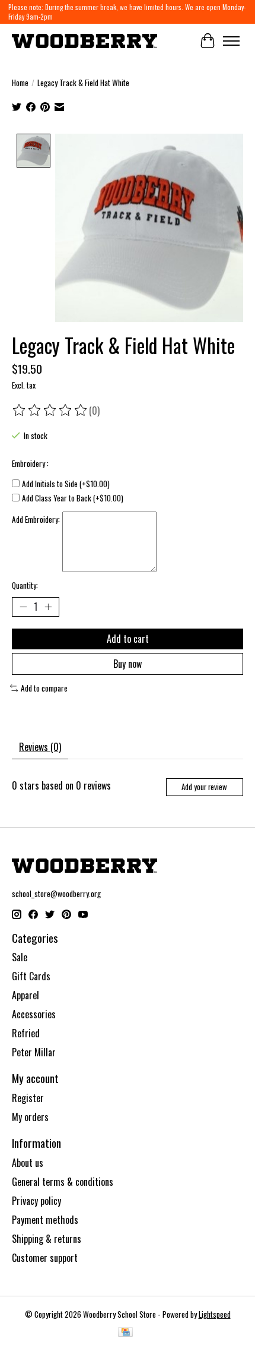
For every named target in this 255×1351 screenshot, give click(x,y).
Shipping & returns (46, 1239)
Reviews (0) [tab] (40, 747)
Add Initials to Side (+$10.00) (66, 484)
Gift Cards (31, 976)
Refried (26, 1033)
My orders (30, 1117)
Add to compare (44, 688)
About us (27, 1163)
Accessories (34, 1014)
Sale (19, 957)
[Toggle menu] (231, 41)
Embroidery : (30, 463)
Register (28, 1098)
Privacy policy (36, 1201)
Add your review (204, 787)
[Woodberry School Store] (84, 40)
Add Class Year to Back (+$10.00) (72, 498)
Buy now (127, 663)
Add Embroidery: (36, 519)
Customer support (45, 1258)
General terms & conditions (62, 1182)
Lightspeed (215, 1314)
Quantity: (25, 585)
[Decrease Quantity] (23, 606)
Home (20, 83)
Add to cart (128, 639)
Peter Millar (34, 1052)
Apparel (25, 995)
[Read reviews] (50, 410)
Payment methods (45, 1220)
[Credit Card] (125, 1333)
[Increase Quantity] (48, 606)
